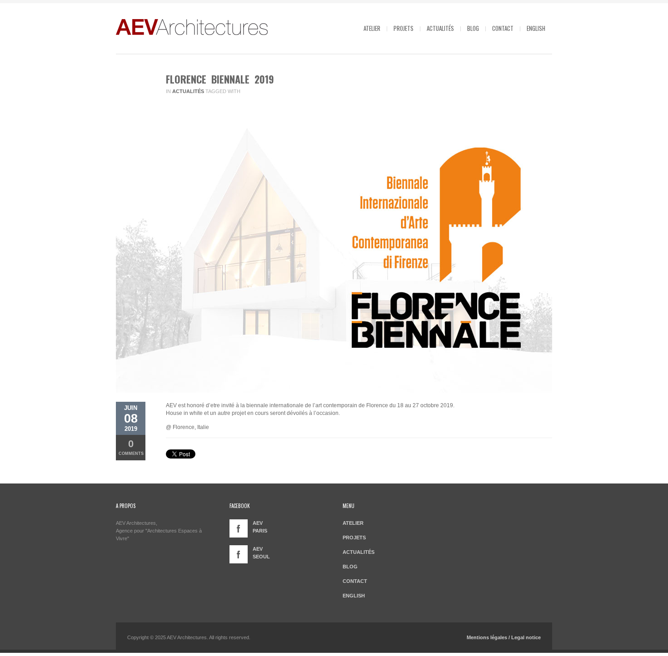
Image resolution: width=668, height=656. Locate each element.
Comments (131, 447)
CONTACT (502, 28)
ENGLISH (536, 28)
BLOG (473, 28)
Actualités (188, 91)
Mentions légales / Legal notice (504, 637)
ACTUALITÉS (440, 28)
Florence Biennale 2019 (220, 79)
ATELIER (372, 28)
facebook (238, 528)
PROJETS (404, 28)
